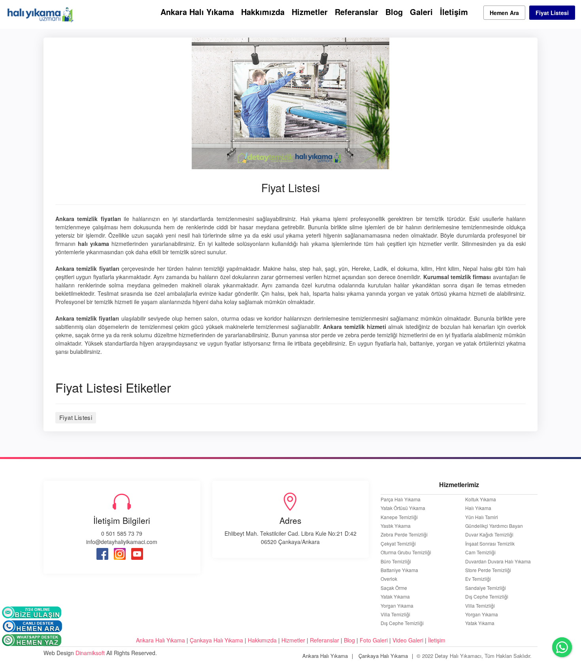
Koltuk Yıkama (480, 499)
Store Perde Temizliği (488, 570)
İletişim (454, 11)
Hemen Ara (504, 13)
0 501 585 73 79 (121, 533)
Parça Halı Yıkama (401, 499)
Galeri (421, 11)
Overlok (389, 579)
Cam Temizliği (480, 552)
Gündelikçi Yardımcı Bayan (494, 526)
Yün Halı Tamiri (481, 517)
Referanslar (356, 11)
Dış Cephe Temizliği (402, 623)
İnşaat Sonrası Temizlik (490, 543)
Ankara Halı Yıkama (197, 11)
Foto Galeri (374, 640)
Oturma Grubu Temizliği (406, 552)
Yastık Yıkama (396, 526)
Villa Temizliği (396, 614)
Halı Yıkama (478, 508)
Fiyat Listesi (552, 13)
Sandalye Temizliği (485, 588)
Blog (394, 11)
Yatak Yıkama (395, 596)
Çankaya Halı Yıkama (216, 640)
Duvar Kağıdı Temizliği (489, 534)
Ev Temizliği (478, 579)
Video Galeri (407, 640)
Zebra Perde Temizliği (404, 534)
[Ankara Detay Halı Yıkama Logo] (40, 13)
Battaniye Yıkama (399, 570)
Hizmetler (310, 11)
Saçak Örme (394, 588)
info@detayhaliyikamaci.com (121, 542)
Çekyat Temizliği (398, 543)
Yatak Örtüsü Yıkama (403, 508)
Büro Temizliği (396, 561)
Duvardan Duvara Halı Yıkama (498, 561)
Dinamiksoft (90, 653)
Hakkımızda (263, 11)
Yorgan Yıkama (397, 605)
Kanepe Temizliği (399, 517)
